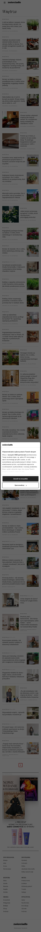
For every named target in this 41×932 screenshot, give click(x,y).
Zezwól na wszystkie (20, 479)
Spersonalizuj (19, 485)
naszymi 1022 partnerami (17, 455)
